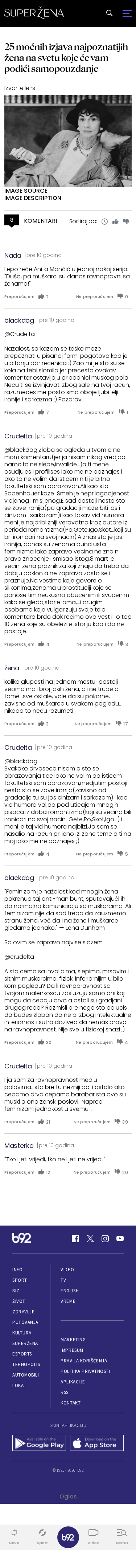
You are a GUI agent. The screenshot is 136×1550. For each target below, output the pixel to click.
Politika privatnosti (85, 1371)
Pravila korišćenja (84, 1361)
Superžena (25, 1343)
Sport (19, 1280)
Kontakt (71, 1403)
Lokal (19, 1385)
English (70, 1291)
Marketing (73, 1340)
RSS (65, 1392)
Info (17, 1270)
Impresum (72, 1350)
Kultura (22, 1333)
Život (18, 1301)
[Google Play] (39, 1443)
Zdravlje (23, 1312)
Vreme (68, 1301)
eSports (22, 1354)
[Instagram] (105, 1238)
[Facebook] (75, 1238)
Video (67, 1270)
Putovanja (25, 1322)
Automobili (25, 1375)
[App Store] (97, 1443)
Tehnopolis (26, 1364)
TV (63, 1280)
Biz (16, 1291)
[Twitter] (90, 1238)
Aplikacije (73, 1382)
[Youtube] (120, 1238)
